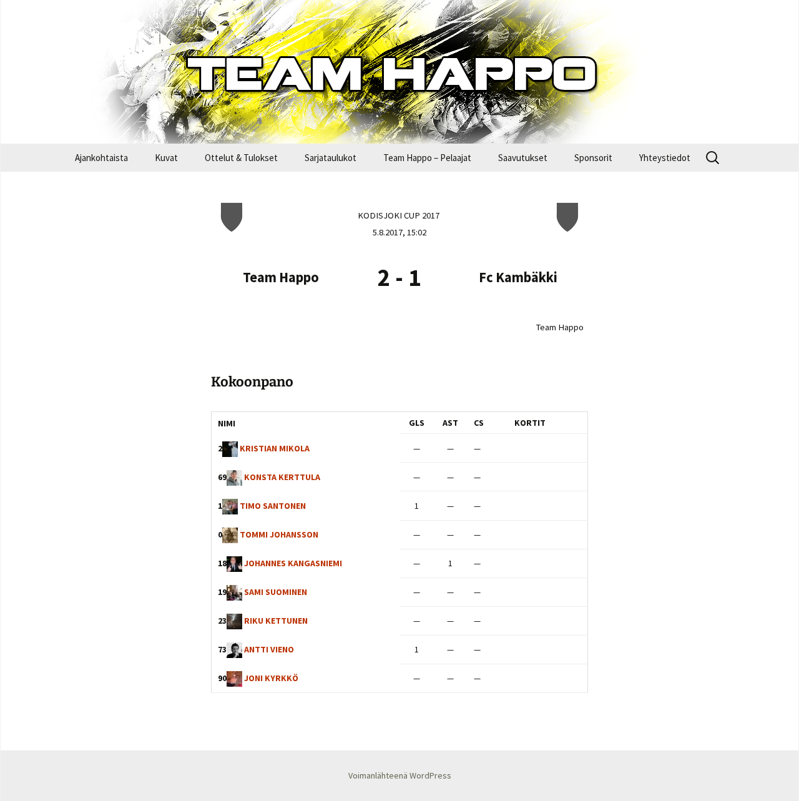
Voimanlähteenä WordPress (399, 775)
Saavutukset (522, 158)
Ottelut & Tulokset (241, 158)
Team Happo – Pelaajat (427, 158)
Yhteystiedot (664, 158)
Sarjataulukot (330, 158)
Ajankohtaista (101, 158)
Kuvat (166, 158)
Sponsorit (593, 158)
